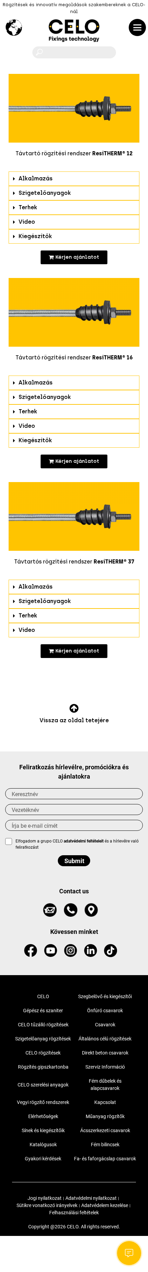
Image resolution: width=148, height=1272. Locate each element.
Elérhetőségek (43, 1116)
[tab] (74, 178)
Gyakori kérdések (43, 1158)
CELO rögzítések (43, 1053)
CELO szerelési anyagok (43, 1084)
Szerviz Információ (105, 1067)
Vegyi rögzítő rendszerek (43, 1102)
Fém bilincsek (105, 1144)
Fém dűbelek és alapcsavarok (105, 1084)
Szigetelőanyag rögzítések (43, 1038)
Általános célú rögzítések (104, 1038)
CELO (43, 996)
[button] (74, 257)
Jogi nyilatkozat (45, 1198)
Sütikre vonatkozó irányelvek (47, 1205)
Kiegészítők (35, 236)
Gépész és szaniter (43, 1010)
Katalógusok (43, 1144)
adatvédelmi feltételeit (84, 841)
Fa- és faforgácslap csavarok (105, 1158)
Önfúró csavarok (105, 1010)
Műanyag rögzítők (105, 1116)
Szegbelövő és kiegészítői (105, 996)
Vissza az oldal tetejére (74, 720)
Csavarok (105, 1024)
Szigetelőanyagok (45, 193)
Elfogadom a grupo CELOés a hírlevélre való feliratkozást (77, 844)
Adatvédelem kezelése (104, 1205)
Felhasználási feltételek (74, 1212)
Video (27, 222)
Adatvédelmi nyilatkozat (91, 1198)
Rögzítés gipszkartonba (43, 1067)
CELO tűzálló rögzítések (43, 1024)
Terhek (28, 207)
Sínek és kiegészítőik (43, 1130)
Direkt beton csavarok (105, 1053)
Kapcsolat (105, 1102)
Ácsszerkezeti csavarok (105, 1130)
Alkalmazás (36, 178)
